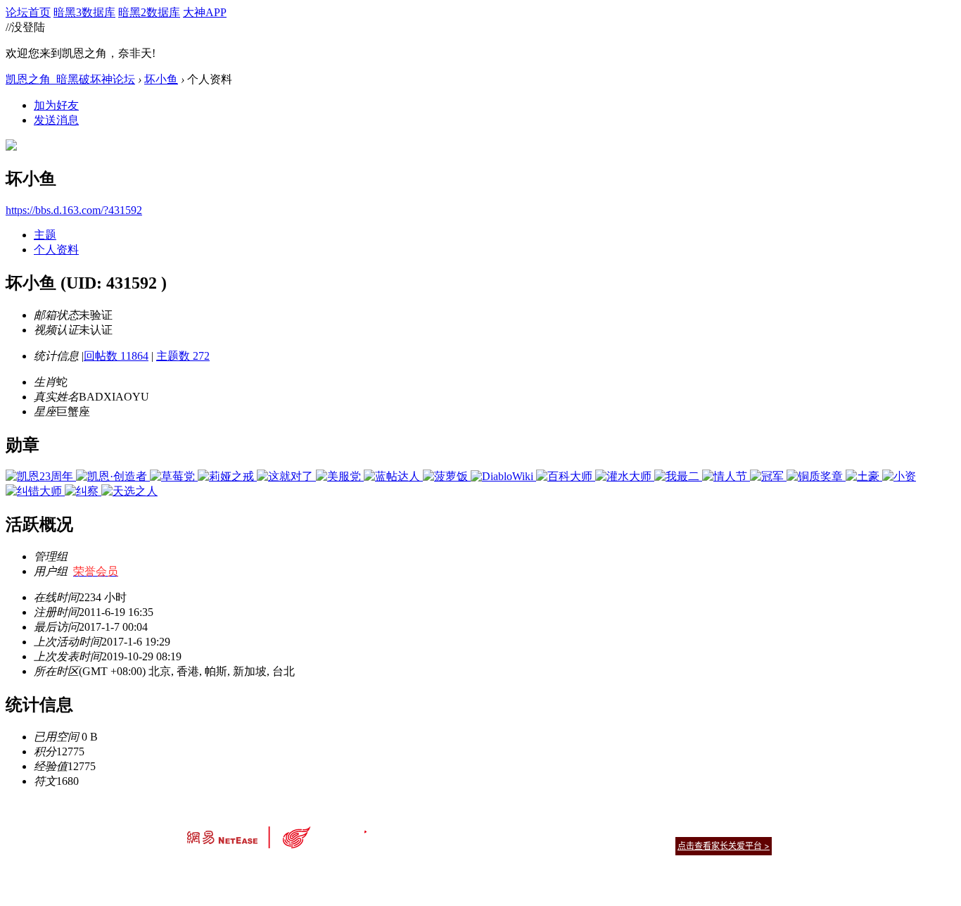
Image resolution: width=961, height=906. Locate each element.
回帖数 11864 (116, 356)
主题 (45, 235)
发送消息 (56, 120)
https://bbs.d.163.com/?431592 (74, 210)
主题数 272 (183, 356)
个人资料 (56, 250)
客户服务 (459, 828)
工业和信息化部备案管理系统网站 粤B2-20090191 (382, 870)
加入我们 (755, 828)
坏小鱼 (161, 79)
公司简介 (417, 828)
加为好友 (56, 105)
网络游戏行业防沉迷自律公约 (580, 845)
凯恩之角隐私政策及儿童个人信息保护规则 (566, 828)
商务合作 (713, 828)
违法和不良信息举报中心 (233, 870)
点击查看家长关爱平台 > (723, 846)
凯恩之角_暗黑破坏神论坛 (70, 79)
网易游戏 (670, 828)
